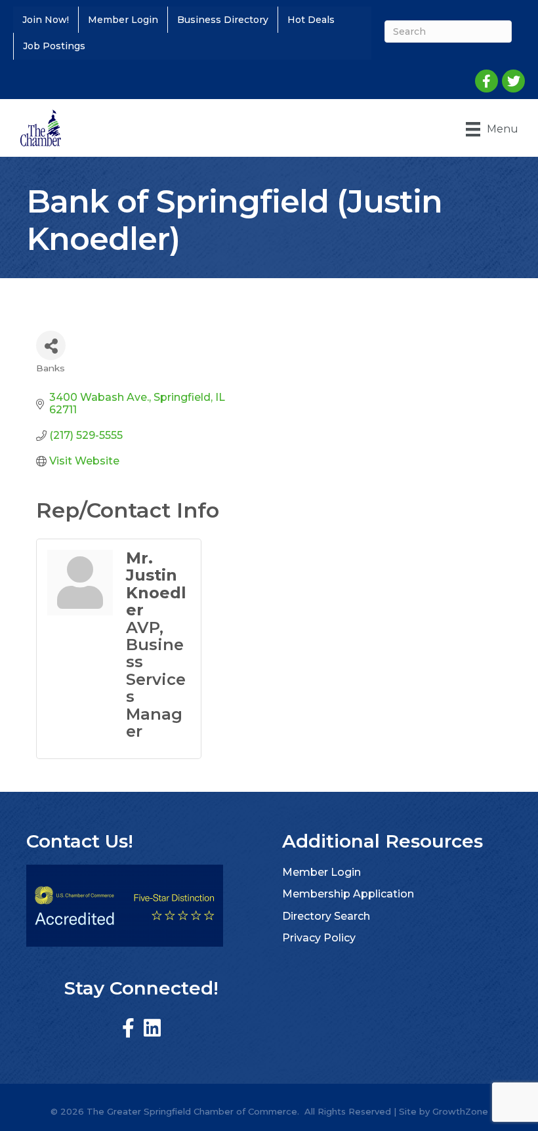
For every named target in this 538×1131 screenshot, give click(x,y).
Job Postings (54, 46)
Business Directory (222, 20)
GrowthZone (460, 1111)
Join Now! (45, 20)
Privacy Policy (319, 938)
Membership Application (348, 894)
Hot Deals (311, 20)
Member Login (123, 20)
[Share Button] (51, 345)
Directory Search (326, 916)
